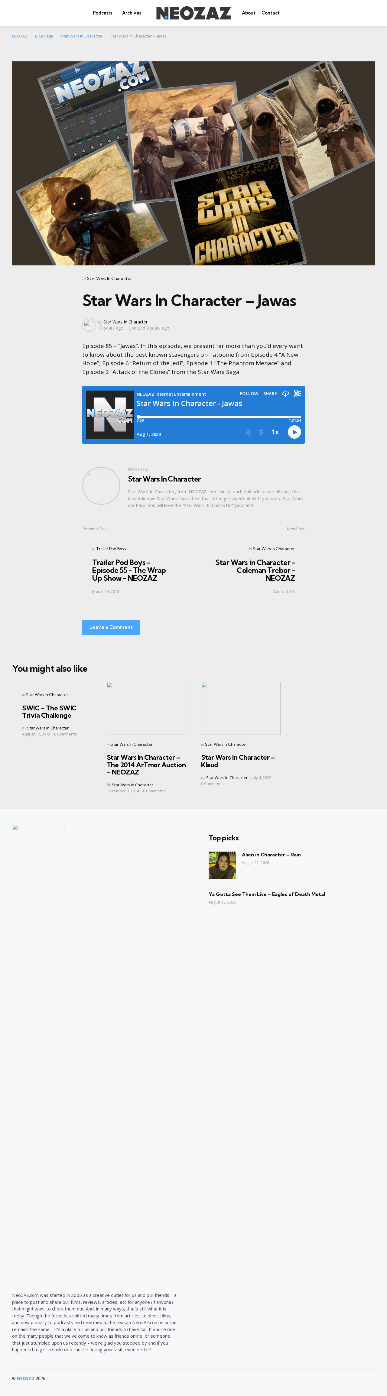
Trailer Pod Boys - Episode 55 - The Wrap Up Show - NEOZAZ (129, 570)
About (248, 13)
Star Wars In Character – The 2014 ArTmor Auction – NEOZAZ (146, 764)
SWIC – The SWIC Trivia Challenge (49, 711)
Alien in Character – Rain (271, 855)
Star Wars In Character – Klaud (238, 761)
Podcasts (102, 13)
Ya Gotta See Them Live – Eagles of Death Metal (267, 894)
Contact (271, 13)
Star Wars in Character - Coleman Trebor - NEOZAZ (255, 570)
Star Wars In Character (109, 278)
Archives (131, 13)
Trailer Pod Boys (111, 548)
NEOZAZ (25, 1378)
